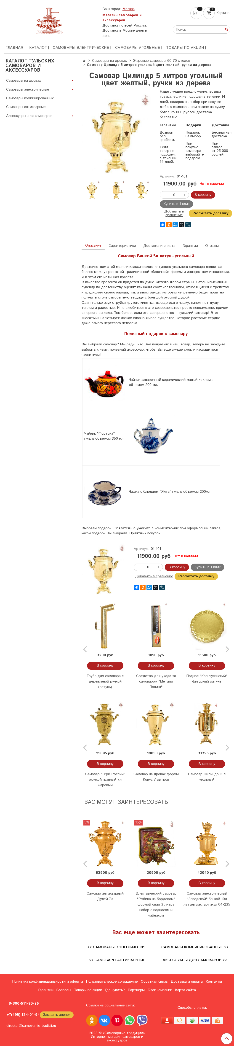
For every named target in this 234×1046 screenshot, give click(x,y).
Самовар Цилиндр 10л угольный (207, 777)
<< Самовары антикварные (117, 960)
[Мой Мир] (175, 224)
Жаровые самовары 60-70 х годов (161, 60)
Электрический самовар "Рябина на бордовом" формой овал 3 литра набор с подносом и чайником (156, 904)
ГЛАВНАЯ (14, 47)
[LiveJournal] (188, 224)
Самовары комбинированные (30, 98)
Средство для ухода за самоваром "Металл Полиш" (156, 681)
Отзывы (212, 245)
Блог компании (160, 990)
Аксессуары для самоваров (29, 115)
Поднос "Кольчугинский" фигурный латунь (206, 678)
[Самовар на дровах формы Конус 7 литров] (156, 724)
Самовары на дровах (109, 60)
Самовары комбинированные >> (195, 947)
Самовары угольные (137, 47)
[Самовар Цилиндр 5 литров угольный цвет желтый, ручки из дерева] (117, 135)
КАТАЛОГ (38, 47)
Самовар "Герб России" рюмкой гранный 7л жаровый (105, 780)
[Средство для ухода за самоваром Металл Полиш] (156, 626)
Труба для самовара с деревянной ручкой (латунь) (105, 681)
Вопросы (63, 990)
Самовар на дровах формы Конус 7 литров (156, 777)
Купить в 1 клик (176, 204)
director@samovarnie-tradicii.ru (31, 1025)
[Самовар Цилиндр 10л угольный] (206, 724)
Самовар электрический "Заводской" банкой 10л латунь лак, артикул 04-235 (206, 899)
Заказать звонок (56, 1014)
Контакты (214, 981)
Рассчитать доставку (210, 213)
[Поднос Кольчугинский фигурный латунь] (206, 626)
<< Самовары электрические (117, 947)
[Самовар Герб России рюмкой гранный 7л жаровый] (105, 724)
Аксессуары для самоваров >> (195, 960)
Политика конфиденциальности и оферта (47, 981)
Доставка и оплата (159, 245)
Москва (128, 9)
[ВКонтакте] (162, 224)
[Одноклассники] (169, 224)
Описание (93, 245)
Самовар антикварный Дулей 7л (105, 896)
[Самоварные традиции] (49, 20)
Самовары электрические (81, 47)
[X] (181, 224)
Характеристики (122, 245)
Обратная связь (154, 981)
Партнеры (136, 990)
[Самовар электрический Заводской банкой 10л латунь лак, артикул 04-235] (206, 843)
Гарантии (190, 245)
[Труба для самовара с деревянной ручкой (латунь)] (105, 626)
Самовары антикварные (26, 107)
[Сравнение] (196, 13)
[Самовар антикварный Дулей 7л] (105, 843)
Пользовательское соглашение (112, 981)
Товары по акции (185, 47)
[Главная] (84, 61)
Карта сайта (185, 990)
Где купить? (115, 990)
